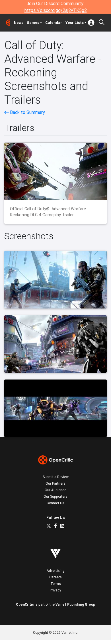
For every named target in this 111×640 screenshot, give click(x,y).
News (18, 22)
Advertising (56, 570)
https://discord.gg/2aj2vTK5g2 (55, 10)
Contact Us (55, 503)
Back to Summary (27, 112)
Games (33, 22)
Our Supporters (55, 496)
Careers (55, 577)
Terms (55, 583)
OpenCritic (25, 604)
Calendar (53, 22)
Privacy (55, 590)
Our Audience (55, 490)
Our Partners (55, 483)
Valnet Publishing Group (75, 604)
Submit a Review (56, 477)
